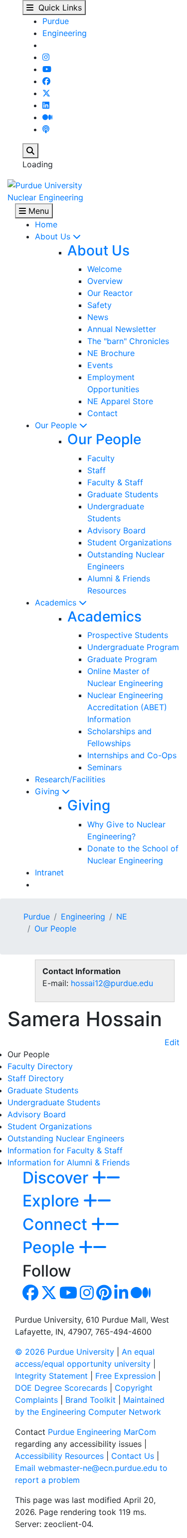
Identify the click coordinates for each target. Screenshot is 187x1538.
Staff (96, 470)
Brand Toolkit (90, 1400)
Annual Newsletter (121, 329)
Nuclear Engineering (45, 197)
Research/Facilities (70, 779)
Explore (52, 1200)
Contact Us (132, 1456)
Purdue (55, 21)
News (97, 317)
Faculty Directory (40, 1066)
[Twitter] (46, 93)
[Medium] (47, 117)
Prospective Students (127, 635)
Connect (56, 1224)
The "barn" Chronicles (128, 341)
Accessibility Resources (59, 1456)
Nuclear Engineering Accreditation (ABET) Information (127, 707)
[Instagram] (45, 57)
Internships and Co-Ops (132, 755)
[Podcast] (45, 129)
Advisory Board (116, 530)
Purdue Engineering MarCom (102, 1432)
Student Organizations (129, 542)
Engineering (64, 33)
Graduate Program (122, 659)
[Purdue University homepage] (44, 184)
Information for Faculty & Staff (65, 1150)
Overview (105, 281)
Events (100, 365)
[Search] (30, 150)
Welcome (104, 269)
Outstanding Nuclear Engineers (65, 1138)
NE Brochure (111, 353)
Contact (102, 413)
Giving (48, 791)
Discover (57, 1177)
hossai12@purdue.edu (112, 983)
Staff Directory (35, 1078)
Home (46, 224)
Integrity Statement (51, 1376)
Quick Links (57, 8)
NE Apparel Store (120, 401)
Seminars (104, 767)
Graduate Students (122, 494)
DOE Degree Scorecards (61, 1388)
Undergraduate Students (53, 1102)
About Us (54, 236)
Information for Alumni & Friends (68, 1162)
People (50, 1247)
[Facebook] (46, 81)
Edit (172, 1042)
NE (121, 916)
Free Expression (125, 1376)
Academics (57, 602)
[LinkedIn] (45, 105)
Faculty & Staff (115, 482)
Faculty (101, 458)
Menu (37, 211)
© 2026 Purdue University (64, 1352)
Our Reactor (110, 293)
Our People (57, 425)
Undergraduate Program (133, 647)
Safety (99, 305)
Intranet (49, 872)
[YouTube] (46, 69)
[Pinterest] (104, 1296)
